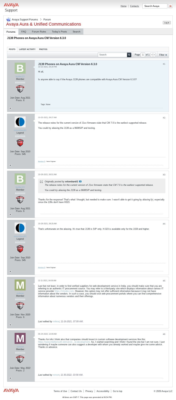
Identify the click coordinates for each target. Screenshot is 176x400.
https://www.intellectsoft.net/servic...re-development (64, 342)
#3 (164, 175)
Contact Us (76, 391)
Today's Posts (59, 31)
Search (76, 31)
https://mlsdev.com (64, 291)
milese (56, 321)
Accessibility (103, 391)
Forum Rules (39, 31)
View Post (80, 181)
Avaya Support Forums (25, 19)
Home (123, 6)
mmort (56, 375)
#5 (164, 281)
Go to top (117, 391)
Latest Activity (27, 49)
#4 (164, 224)
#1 (164, 64)
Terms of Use (60, 391)
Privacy (89, 391)
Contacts (134, 6)
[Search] (129, 55)
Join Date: (15, 97)
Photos (43, 49)
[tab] (12, 49)
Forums (11, 31)
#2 (164, 118)
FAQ (23, 31)
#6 (164, 334)
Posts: (19, 100)
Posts (12, 49)
